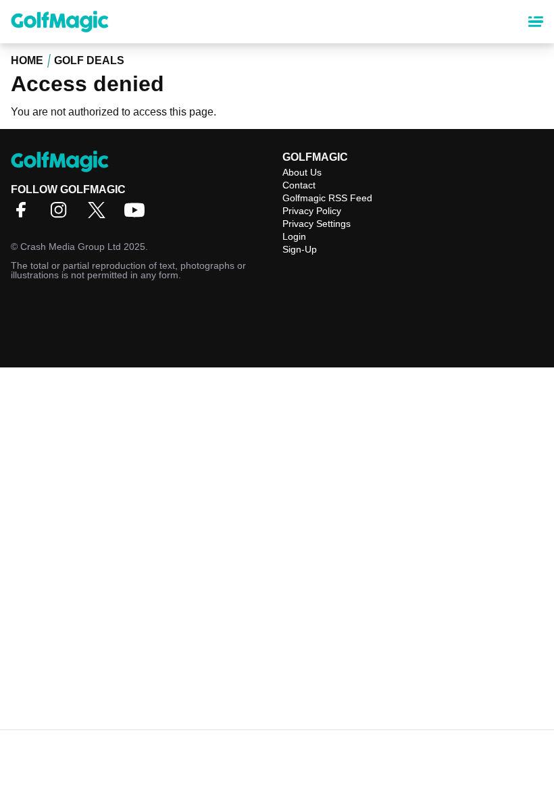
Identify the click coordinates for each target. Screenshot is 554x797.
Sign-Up (299, 249)
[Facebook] (24, 214)
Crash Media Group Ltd (70, 246)
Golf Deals (89, 60)
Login (294, 236)
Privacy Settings (316, 223)
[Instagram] (62, 214)
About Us (302, 172)
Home (27, 60)
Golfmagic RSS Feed (327, 198)
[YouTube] (137, 214)
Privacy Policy (311, 210)
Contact (299, 185)
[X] (100, 214)
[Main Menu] (535, 21)
